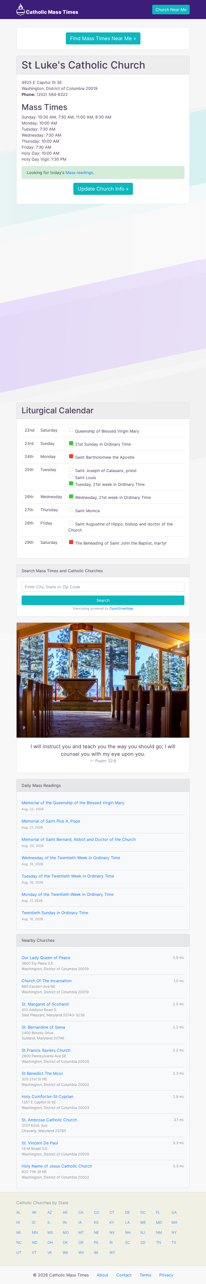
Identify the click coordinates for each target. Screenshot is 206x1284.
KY (112, 1222)
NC (18, 1242)
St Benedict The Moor (42, 1073)
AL (18, 1212)
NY (174, 1232)
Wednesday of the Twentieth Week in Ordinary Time (71, 857)
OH (50, 1242)
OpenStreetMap (121, 608)
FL (158, 1212)
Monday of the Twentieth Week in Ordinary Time (68, 894)
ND (34, 1242)
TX (174, 1242)
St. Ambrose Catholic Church (49, 1119)
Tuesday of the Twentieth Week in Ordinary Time (68, 876)
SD (142, 1242)
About (102, 1274)
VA (49, 1252)
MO (65, 1232)
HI (18, 1222)
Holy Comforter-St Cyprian (47, 1096)
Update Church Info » (103, 189)
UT (18, 1252)
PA (96, 1242)
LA (127, 1222)
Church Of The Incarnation (47, 980)
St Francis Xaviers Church (46, 1050)
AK (34, 1212)
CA (80, 1212)
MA (174, 1222)
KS (96, 1222)
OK (65, 1242)
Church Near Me (171, 9)
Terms (145, 1274)
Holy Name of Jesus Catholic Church (57, 1166)
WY (112, 1252)
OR (80, 1242)
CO (96, 1212)
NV (112, 1232)
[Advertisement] (103, 245)
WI (96, 1252)
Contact (124, 1274)
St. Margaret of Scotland (45, 1004)
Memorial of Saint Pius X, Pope (51, 821)
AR (65, 1212)
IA (80, 1222)
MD (158, 1222)
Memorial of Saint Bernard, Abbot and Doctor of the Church (79, 839)
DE (127, 1212)
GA (174, 1212)
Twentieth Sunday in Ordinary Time (55, 912)
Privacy (166, 1274)
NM (158, 1232)
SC (127, 1242)
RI (111, 1242)
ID (33, 1222)
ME (142, 1222)
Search (103, 600)
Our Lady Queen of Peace (46, 957)
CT (112, 1212)
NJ (142, 1232)
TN (158, 1242)
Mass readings (79, 172)
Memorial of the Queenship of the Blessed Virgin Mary (73, 802)
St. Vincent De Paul (40, 1142)
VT (34, 1252)
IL (48, 1222)
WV (80, 1252)
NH (127, 1232)
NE (96, 1232)
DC (142, 1212)
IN (65, 1222)
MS (50, 1232)
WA (65, 1252)
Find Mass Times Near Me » (103, 38)
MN (34, 1232)
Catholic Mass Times (51, 12)
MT (80, 1232)
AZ (49, 1212)
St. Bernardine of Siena (43, 1027)
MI (18, 1232)
